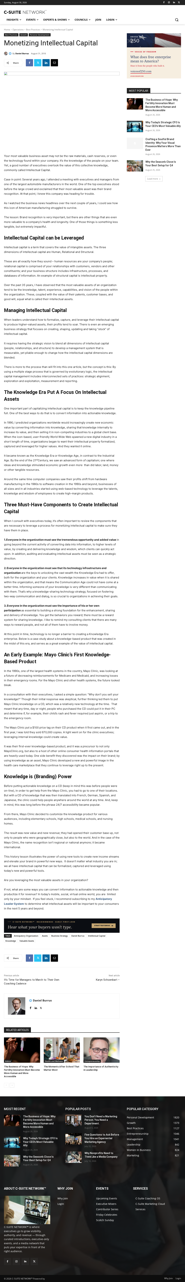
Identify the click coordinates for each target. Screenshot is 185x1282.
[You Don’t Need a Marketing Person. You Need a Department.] (73, 1120)
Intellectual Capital (96, 935)
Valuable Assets (27, 940)
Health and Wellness (54, 1061)
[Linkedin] (174, 3)
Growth (23, 34)
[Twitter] (179, 3)
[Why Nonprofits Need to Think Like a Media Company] (73, 1157)
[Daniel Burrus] (6, 53)
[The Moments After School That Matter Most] (62, 1050)
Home (7, 29)
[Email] (54, 62)
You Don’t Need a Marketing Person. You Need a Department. (101, 1120)
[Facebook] (164, 3)
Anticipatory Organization (26, 935)
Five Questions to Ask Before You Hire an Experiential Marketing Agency (102, 1138)
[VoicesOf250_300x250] (154, 77)
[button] (176, 19)
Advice (8, 1061)
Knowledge (10, 940)
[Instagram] (169, 3)
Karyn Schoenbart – (108, 979)
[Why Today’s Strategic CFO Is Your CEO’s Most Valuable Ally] (135, 126)
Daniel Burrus (22, 53)
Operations (18, 29)
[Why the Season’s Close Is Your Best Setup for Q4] (135, 166)
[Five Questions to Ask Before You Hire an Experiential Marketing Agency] (73, 1138)
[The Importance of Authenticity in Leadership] (101, 1050)
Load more (152, 178)
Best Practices (33, 29)
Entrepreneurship (92, 1061)
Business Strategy (59, 935)
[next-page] (12, 1085)
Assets (45, 935)
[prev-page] (6, 1085)
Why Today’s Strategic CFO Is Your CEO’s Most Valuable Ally (40, 1142)
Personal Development (40, 34)
